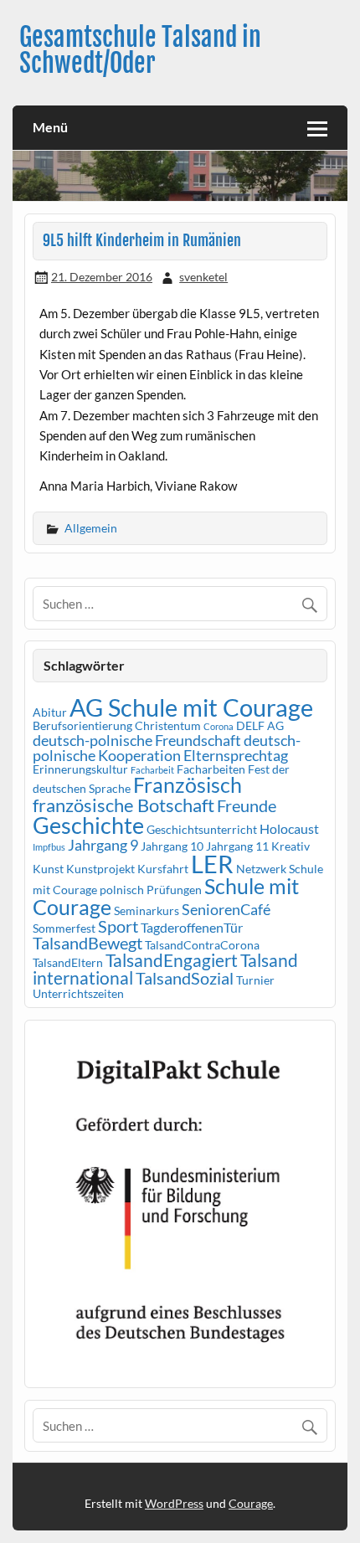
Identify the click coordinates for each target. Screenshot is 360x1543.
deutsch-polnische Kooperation (167, 747)
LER (212, 863)
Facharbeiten (211, 769)
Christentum (168, 725)
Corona (218, 726)
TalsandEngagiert (171, 960)
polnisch (122, 889)
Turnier (255, 980)
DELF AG (260, 725)
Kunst (48, 869)
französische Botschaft (123, 805)
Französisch (187, 785)
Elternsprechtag (235, 755)
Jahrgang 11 (237, 846)
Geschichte (88, 825)
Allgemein (90, 528)
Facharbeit (152, 769)
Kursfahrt (162, 869)
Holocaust (289, 828)
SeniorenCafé (226, 909)
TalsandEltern (68, 962)
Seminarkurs (146, 910)
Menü (50, 127)
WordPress (174, 1503)
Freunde (246, 805)
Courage (251, 1503)
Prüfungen (174, 889)
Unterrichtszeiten (78, 993)
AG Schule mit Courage (191, 707)
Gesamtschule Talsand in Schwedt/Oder (140, 50)
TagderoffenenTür (192, 927)
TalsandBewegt (87, 943)
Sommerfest (64, 928)
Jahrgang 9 (103, 845)
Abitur (50, 712)
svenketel (203, 277)
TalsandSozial (185, 978)
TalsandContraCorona (202, 945)
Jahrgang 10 (172, 846)
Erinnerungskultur (80, 769)
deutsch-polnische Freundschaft (137, 740)
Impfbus (49, 846)
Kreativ (290, 846)
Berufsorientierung (82, 725)
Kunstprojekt (100, 869)
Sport (118, 926)
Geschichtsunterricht (202, 829)
